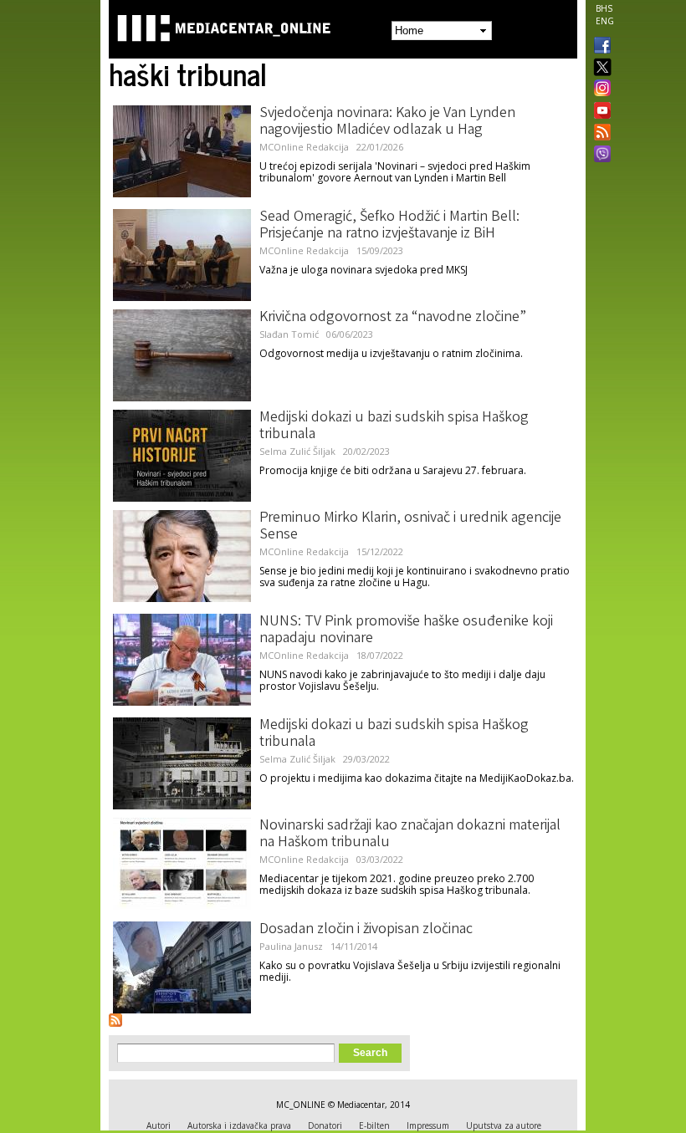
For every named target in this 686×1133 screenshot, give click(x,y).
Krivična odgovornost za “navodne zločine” (392, 318)
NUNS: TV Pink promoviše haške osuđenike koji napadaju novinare (406, 630)
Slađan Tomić (289, 334)
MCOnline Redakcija (304, 146)
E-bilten (374, 1125)
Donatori (325, 1125)
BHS (604, 8)
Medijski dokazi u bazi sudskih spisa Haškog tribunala (394, 426)
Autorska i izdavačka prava (239, 1125)
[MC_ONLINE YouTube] (599, 110)
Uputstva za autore (503, 1125)
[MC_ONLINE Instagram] (599, 89)
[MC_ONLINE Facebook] (599, 47)
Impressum (428, 1125)
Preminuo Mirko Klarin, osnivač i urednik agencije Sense (410, 527)
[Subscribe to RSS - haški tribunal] (115, 1020)
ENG (605, 21)
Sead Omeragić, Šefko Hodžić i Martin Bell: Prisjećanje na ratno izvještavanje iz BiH (389, 226)
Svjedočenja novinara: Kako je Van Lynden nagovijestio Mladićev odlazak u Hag (387, 122)
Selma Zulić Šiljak (297, 451)
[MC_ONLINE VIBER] (599, 155)
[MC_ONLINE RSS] (599, 133)
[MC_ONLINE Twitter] (599, 68)
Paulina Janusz (291, 946)
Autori (158, 1125)
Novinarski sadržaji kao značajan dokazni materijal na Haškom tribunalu (410, 834)
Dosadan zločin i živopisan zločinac (366, 930)
